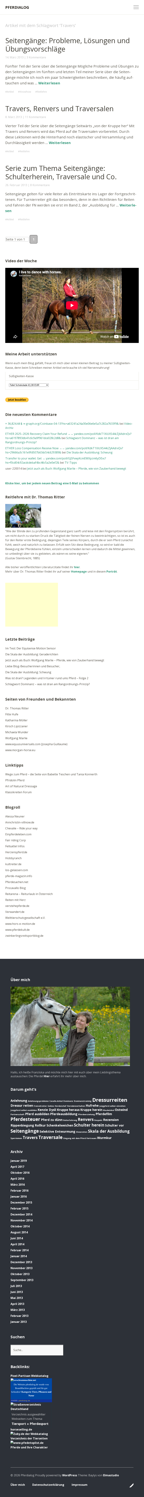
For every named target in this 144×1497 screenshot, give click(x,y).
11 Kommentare (35, 117)
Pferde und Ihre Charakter (29, 1447)
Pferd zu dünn (52, 1120)
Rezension (111, 1120)
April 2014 (17, 1244)
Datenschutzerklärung (48, 1485)
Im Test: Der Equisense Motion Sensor (30, 648)
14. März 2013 (14, 57)
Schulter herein (89, 1125)
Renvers (86, 1119)
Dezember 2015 (21, 1202)
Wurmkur (104, 1138)
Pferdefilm (104, 1114)
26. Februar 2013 (16, 185)
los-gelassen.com (16, 870)
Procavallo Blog (15, 888)
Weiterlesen (49, 83)
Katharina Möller (16, 720)
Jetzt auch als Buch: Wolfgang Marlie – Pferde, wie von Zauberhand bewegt (76, 468)
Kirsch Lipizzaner (16, 726)
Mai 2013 (17, 1298)
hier (77, 567)
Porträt (111, 571)
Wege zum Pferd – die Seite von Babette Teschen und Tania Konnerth (51, 774)
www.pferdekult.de (17, 930)
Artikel (10, 91)
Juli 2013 (16, 1286)
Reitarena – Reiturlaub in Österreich (29, 894)
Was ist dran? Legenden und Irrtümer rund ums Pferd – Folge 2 (46, 678)
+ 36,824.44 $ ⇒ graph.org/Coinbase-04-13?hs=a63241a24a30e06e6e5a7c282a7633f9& (62, 424)
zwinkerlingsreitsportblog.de (24, 936)
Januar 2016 (19, 1196)
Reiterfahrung (70, 1120)
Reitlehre (42, 91)
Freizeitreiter (40, 1106)
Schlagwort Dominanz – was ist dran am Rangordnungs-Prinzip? (47, 684)
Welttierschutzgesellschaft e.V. (25, 918)
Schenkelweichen (60, 1125)
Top (129, 1485)
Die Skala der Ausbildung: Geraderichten (31, 654)
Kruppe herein (91, 1110)
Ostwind (121, 1110)
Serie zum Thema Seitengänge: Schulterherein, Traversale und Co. (61, 172)
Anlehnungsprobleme (38, 1101)
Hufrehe (92, 1105)
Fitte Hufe (11, 714)
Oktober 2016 (20, 1173)
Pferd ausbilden (37, 1114)
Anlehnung (19, 1100)
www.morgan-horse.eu (20, 750)
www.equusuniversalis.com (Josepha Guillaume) (36, 744)
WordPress (69, 1475)
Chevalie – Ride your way (21, 828)
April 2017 (17, 1167)
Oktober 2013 (20, 1274)
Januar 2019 (19, 1161)
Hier (47, 1076)
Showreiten (81, 1132)
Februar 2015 (19, 1208)
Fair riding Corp (15, 840)
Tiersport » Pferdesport (30, 1424)
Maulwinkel (108, 1110)
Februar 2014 (19, 1250)
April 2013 (17, 1304)
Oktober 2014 (20, 1226)
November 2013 (21, 1268)
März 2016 (18, 1185)
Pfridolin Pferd (14, 780)
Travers (30, 1137)
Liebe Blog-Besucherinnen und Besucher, (32, 666)
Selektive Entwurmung (57, 1131)
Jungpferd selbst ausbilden (24, 1110)
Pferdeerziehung (86, 1114)
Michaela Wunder (16, 732)
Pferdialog (17, 7)
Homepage (79, 571)
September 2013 (22, 1280)
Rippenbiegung (22, 1125)
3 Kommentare (36, 57)
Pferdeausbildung (63, 1114)
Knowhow (25, 91)
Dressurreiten (109, 1099)
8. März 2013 (13, 117)
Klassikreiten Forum (18, 792)
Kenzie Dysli (47, 1110)
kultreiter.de (13, 864)
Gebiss (51, 1106)
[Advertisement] (31, 605)
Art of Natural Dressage (21, 786)
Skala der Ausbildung (109, 1131)
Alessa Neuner (15, 816)
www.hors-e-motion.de (20, 924)
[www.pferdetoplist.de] (27, 1443)
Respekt (98, 1120)
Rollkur (40, 1125)
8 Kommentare (40, 185)
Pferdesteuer (25, 1119)
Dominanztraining (82, 1101)
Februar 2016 (19, 1190)
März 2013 (18, 1310)
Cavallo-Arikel (56, 1101)
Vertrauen (91, 1138)
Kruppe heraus (68, 1110)
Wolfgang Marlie (16, 738)
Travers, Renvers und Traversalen (59, 108)
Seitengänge (25, 1131)
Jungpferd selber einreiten (112, 1106)
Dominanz (68, 1101)
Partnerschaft (17, 1114)
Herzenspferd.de (16, 852)
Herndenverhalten (76, 1106)
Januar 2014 (19, 1256)
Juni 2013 (17, 1292)
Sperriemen (16, 1138)
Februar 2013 (19, 1316)
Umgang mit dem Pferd (74, 1138)
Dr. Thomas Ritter (17, 708)
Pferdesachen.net (16, 882)
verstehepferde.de (17, 906)
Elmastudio (111, 1475)
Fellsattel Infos (15, 846)
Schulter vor (114, 1125)
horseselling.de (21, 1429)
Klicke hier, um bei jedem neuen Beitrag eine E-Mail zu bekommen (52, 483)
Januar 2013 (19, 1322)
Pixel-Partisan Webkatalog (29, 1376)
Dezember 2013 (21, 1262)
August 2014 (19, 1232)
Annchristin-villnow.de (19, 822)
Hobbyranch (13, 858)
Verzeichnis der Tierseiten (29, 1438)
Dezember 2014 (21, 1214)
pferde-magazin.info (18, 876)
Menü (136, 7)
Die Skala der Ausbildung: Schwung (90, 452)
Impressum (79, 1485)
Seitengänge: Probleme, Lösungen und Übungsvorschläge (67, 45)
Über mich (18, 1485)
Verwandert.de (14, 912)
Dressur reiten (22, 1105)
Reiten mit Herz (15, 900)
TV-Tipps (71, 463)
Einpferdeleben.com (18, 834)
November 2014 (21, 1220)
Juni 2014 (17, 1238)
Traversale (50, 1137)
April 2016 (17, 1179)
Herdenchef (60, 1106)
